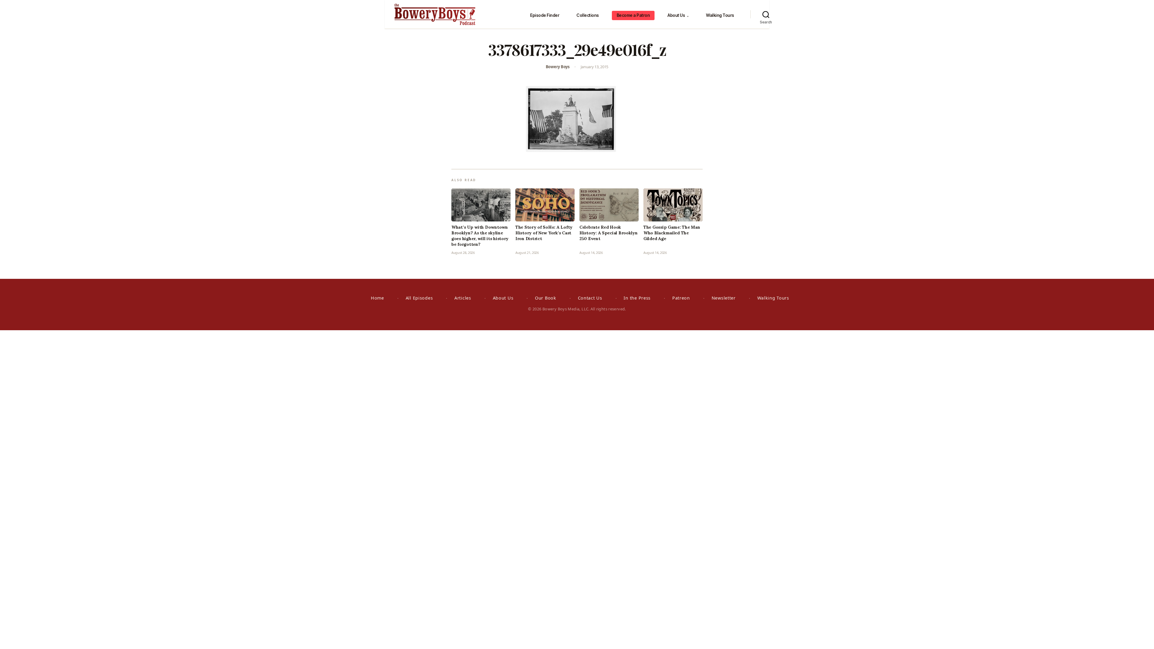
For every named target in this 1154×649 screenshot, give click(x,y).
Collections (587, 15)
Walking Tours (720, 15)
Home (377, 298)
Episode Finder (544, 15)
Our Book (545, 298)
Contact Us (590, 298)
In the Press (637, 298)
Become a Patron (633, 15)
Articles (462, 298)
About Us (678, 15)
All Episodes (419, 298)
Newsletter (724, 298)
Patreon (681, 298)
